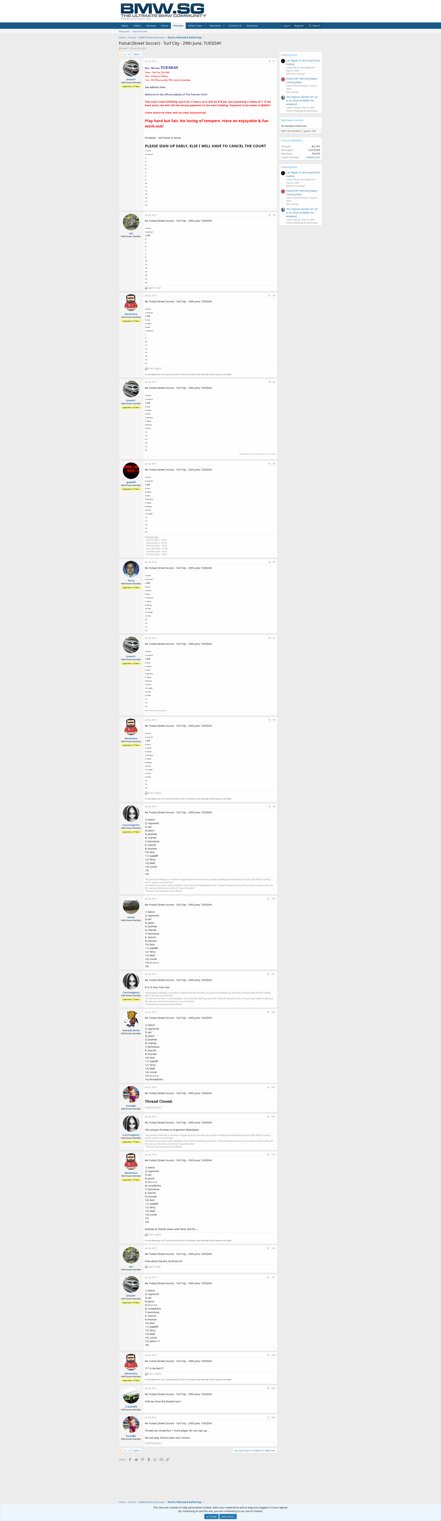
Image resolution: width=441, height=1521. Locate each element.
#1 (274, 61)
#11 (273, 974)
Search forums (139, 31)
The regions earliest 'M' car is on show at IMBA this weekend (302, 100)
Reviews (151, 25)
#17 (273, 1277)
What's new (195, 25)
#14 (273, 1116)
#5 (274, 463)
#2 (274, 215)
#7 (274, 637)
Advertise (252, 25)
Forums (178, 25)
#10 (273, 898)
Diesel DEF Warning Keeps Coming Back (301, 80)
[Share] (269, 61)
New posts (124, 31)
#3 (274, 295)
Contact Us (235, 25)
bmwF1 (125, 48)
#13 (273, 1087)
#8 (274, 719)
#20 (273, 1417)
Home (164, 25)
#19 (273, 1388)
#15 (273, 1154)
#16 (273, 1248)
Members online (292, 120)
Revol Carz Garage (295, 73)
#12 (273, 1012)
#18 (273, 1355)
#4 (274, 382)
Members (215, 25)
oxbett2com (313, 157)
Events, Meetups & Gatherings (301, 110)
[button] (204, 25)
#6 (274, 562)
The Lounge (292, 91)
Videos (137, 25)
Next (136, 54)
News (124, 25)
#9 (274, 806)
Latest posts (289, 55)
